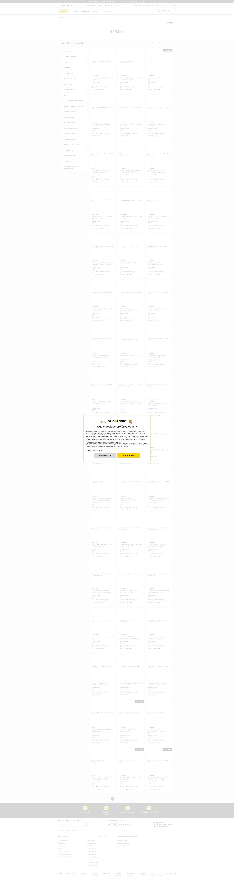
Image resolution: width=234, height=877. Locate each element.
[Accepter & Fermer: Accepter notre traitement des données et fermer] (128, 455)
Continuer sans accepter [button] (94, 449)
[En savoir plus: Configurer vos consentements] (105, 455)
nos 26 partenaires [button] (108, 431)
